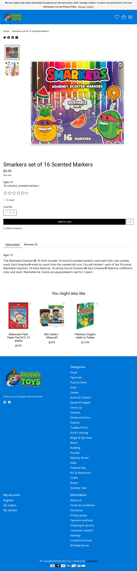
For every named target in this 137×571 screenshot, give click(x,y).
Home (6, 31)
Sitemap (75, 535)
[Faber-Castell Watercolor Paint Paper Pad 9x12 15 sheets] (18, 316)
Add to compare (14, 228)
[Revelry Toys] (13, 17)
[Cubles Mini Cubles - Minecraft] (52, 316)
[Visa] (63, 566)
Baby (73, 463)
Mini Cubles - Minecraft (52, 336)
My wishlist (10, 510)
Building (75, 448)
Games (74, 392)
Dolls (73, 387)
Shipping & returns (82, 525)
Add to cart (64, 222)
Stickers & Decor (80, 417)
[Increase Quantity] (13, 213)
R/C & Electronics (80, 473)
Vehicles (75, 412)
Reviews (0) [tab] (31, 244)
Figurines (76, 377)
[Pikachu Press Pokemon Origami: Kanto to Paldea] (85, 316)
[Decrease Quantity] (6, 213)
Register (8, 500)
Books (74, 483)
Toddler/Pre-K (79, 427)
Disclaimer (76, 510)
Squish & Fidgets (80, 402)
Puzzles (75, 453)
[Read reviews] (14, 193)
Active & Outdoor (80, 397)
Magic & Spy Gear (81, 438)
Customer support (81, 530)
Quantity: (8, 206)
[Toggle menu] (130, 17)
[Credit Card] (52, 566)
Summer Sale (78, 488)
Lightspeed (91, 560)
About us (76, 500)
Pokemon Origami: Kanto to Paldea (85, 336)
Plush (73, 372)
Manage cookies (86, 7)
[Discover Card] (74, 566)
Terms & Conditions (82, 505)
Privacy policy (78, 515)
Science (74, 422)
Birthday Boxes (79, 545)
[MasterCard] (58, 566)
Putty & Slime (78, 382)
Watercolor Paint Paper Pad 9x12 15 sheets (18, 337)
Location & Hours (81, 540)
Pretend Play (78, 468)
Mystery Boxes (79, 458)
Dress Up (76, 407)
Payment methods (81, 520)
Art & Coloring (79, 432)
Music (74, 443)
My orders (9, 505)
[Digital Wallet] (81, 566)
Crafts (74, 478)
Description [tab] (12, 244)
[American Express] (68, 566)
